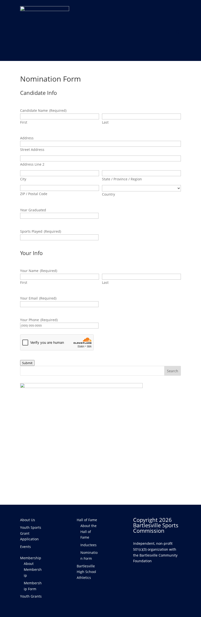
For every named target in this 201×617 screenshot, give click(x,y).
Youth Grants (31, 596)
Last (105, 122)
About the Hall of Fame (88, 531)
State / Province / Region (122, 179)
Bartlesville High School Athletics (86, 572)
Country (108, 194)
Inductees (88, 545)
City (23, 179)
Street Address (32, 149)
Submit (27, 363)
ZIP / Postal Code (33, 193)
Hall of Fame (87, 519)
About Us (27, 519)
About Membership (33, 569)
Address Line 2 (32, 164)
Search (172, 371)
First (23, 122)
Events (25, 546)
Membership (30, 558)
